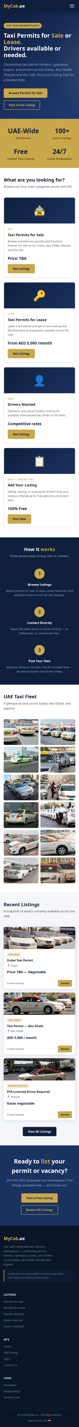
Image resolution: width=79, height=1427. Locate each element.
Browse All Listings (39, 1210)
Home (7, 1346)
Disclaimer (10, 1385)
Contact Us (10, 1365)
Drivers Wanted (13, 1320)
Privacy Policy (12, 1391)
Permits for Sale (14, 1301)
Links (7, 1359)
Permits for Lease (14, 1307)
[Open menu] (72, 5)
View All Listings (39, 1131)
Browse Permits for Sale (25, 93)
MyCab (14, 6)
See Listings (21, 269)
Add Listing (11, 1352)
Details (65, 983)
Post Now (19, 519)
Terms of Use (12, 1397)
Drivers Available (14, 1326)
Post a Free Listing (22, 105)
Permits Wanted (14, 1314)
